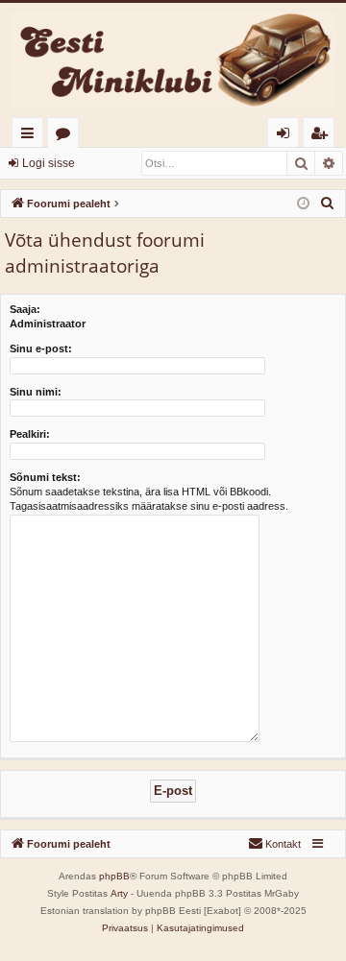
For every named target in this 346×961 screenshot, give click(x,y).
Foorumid (67, 136)
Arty (119, 893)
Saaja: (25, 309)
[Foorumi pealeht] (173, 60)
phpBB (114, 876)
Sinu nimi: (36, 391)
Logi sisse (48, 163)
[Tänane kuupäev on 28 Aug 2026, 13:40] (303, 204)
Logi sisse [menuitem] (287, 136)
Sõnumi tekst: (45, 477)
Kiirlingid (31, 136)
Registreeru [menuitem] (323, 136)
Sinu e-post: (41, 348)
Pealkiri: (30, 434)
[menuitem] (327, 203)
